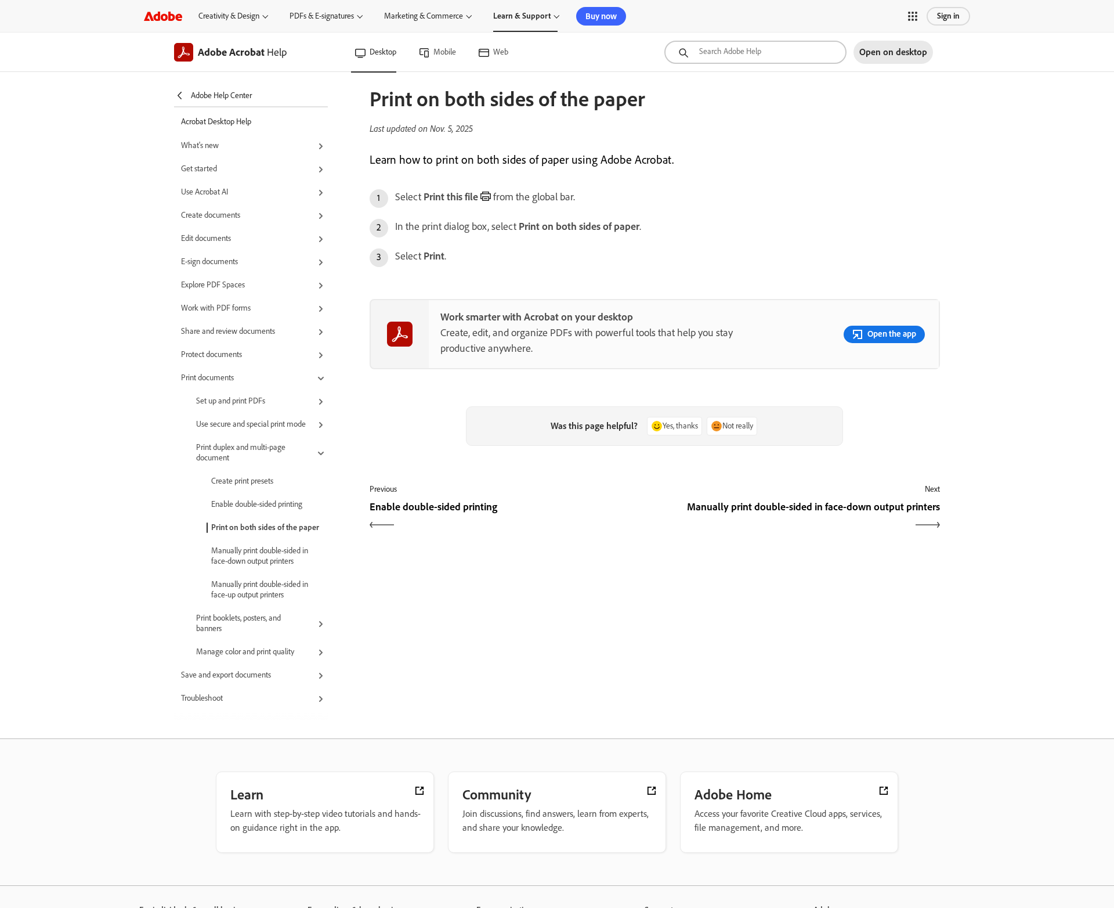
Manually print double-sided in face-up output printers (259, 589)
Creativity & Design (228, 16)
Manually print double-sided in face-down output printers (259, 556)
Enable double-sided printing (256, 504)
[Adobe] (163, 16)
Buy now (601, 16)
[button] (912, 16)
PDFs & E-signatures (322, 16)
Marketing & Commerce (423, 16)
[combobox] (755, 52)
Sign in (948, 16)
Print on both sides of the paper (265, 527)
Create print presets (242, 481)
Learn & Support (522, 16)
